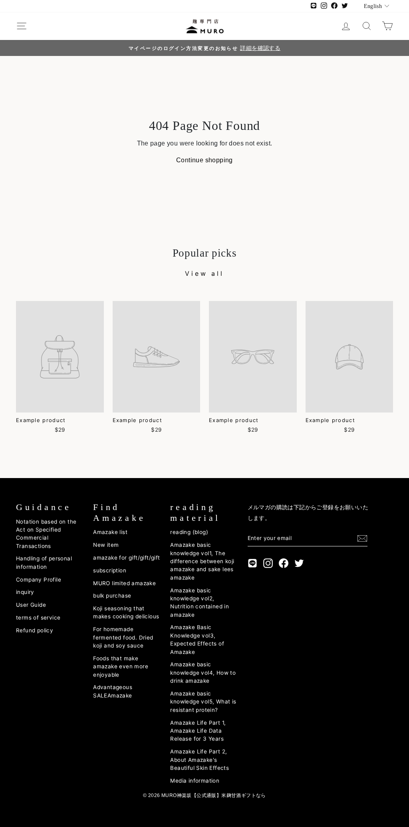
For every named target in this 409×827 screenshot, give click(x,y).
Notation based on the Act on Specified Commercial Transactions (46, 533)
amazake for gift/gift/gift (126, 557)
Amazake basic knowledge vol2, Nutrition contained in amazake (199, 602)
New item (106, 545)
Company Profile (38, 579)
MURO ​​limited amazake (124, 583)
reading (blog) (189, 532)
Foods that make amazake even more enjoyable (120, 666)
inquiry (25, 592)
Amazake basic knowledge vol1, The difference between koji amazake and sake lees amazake (202, 561)
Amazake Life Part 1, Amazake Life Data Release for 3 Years (198, 730)
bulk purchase (112, 595)
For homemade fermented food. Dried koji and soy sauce (123, 637)
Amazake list (110, 532)
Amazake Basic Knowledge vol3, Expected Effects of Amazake (197, 639)
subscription (109, 570)
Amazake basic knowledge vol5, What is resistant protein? (203, 701)
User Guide (31, 605)
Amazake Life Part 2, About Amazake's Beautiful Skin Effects (199, 759)
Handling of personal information (44, 562)
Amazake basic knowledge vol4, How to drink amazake (203, 672)
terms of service (38, 617)
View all (204, 273)
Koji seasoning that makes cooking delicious (126, 612)
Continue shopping (204, 160)
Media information (194, 780)
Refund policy (34, 630)
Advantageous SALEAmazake (112, 691)
